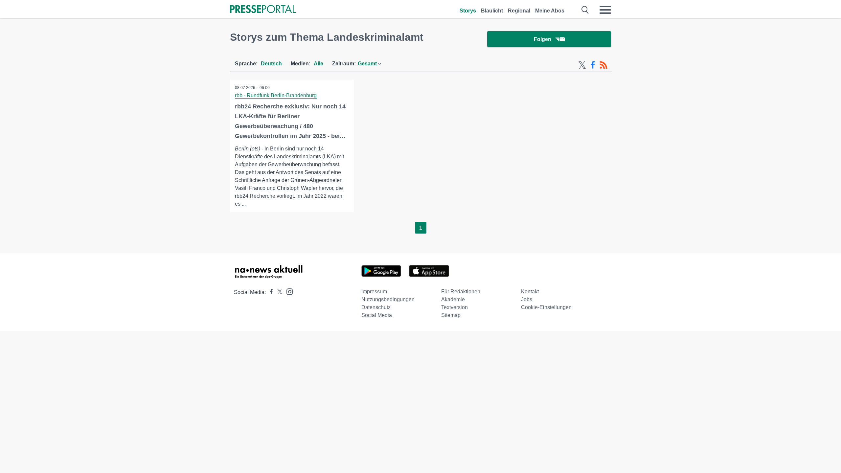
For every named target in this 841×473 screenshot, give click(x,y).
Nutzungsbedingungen (388, 299)
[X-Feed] (582, 65)
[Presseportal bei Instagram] (288, 291)
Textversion (454, 307)
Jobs (526, 299)
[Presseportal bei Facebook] (269, 292)
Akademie (453, 299)
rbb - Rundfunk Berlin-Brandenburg (276, 95)
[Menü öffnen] (605, 9)
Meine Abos (549, 10)
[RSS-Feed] (603, 65)
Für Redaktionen (460, 291)
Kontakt (530, 291)
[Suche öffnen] (585, 9)
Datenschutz (376, 307)
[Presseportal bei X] (278, 292)
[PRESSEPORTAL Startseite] (263, 9)
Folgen (542, 39)
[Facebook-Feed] (592, 65)
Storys (468, 10)
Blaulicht (492, 10)
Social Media (376, 315)
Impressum (374, 291)
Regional (519, 10)
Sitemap (451, 315)
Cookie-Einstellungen (546, 307)
